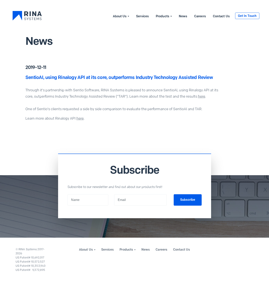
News (183, 16)
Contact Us (221, 16)
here (201, 97)
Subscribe (187, 200)
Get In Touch (247, 16)
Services (142, 16)
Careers (200, 16)
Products (162, 16)
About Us (120, 16)
